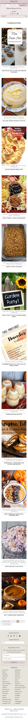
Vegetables (18, 703)
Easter (10, 67)
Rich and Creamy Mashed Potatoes (14, 121)
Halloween (17, 311)
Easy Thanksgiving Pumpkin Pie (14, 615)
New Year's (19, 165)
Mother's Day (11, 561)
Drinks (20, 509)
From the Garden (8, 117)
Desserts (6, 410)
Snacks (12, 264)
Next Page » (7, 624)
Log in (25, 714)
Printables (17, 695)
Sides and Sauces (12, 118)
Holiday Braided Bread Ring (14, 169)
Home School (5, 689)
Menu (14, 11)
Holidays (15, 67)
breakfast (4, 674)
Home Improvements (20, 687)
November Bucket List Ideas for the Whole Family (14, 365)
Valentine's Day (14, 68)
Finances (17, 681)
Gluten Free (16, 117)
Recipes (6, 118)
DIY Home (11, 311)
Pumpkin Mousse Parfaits (14, 414)
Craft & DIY (5, 311)
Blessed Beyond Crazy (14, 8)
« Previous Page (6, 622)
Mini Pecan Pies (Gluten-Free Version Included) (14, 71)
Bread (3, 165)
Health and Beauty (20, 685)
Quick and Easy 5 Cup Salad (14, 566)
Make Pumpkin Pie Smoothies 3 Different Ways (14, 514)
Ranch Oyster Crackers (14, 266)
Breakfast (4, 509)
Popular (4, 695)
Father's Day (5, 681)
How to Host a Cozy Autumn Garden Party (14, 316)
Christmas (5, 67)
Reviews (17, 697)
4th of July (5, 560)
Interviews (17, 689)
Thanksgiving (21, 67)
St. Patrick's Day (15, 562)
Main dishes (5, 691)
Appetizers (5, 214)
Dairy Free (10, 509)
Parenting (17, 693)
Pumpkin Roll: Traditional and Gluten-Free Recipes (14, 463)
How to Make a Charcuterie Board (14, 218)
